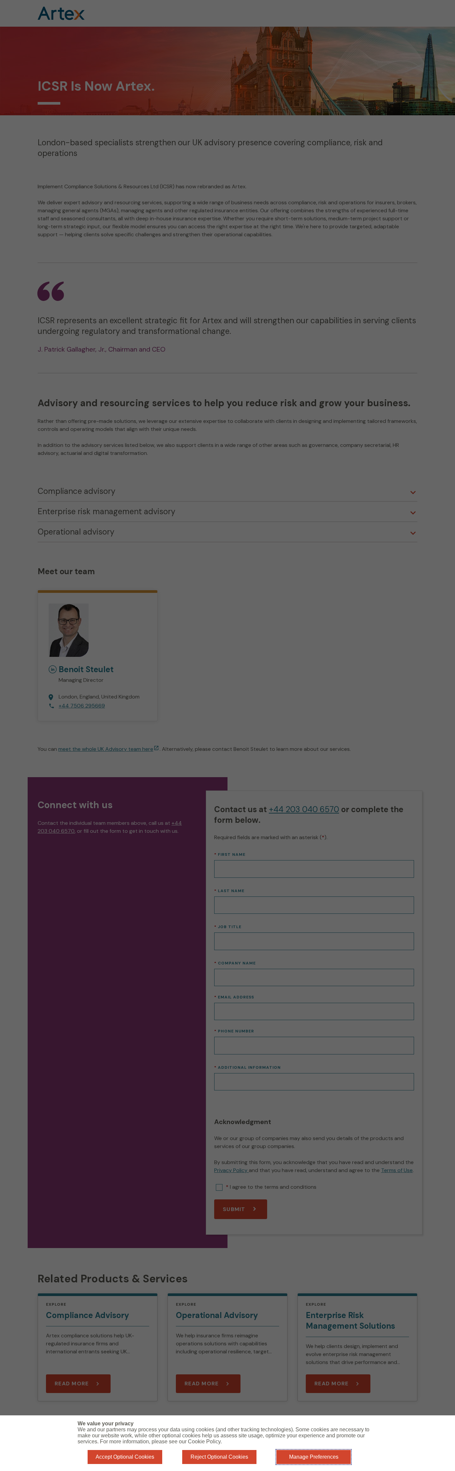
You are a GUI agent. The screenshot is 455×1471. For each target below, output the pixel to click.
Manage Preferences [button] (313, 1457)
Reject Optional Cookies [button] (219, 1457)
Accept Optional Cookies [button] (125, 1457)
